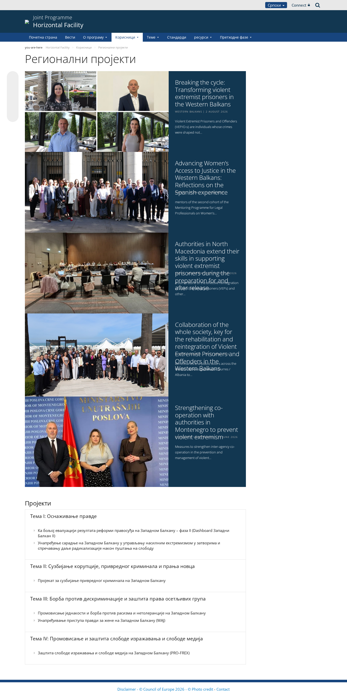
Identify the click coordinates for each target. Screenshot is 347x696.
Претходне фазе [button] (234, 37)
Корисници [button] (125, 37)
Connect (299, 5)
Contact (223, 689)
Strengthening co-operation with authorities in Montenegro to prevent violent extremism (206, 422)
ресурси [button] (201, 37)
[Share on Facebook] (13, 97)
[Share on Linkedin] (13, 106)
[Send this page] (13, 116)
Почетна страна (43, 37)
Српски (275, 5)
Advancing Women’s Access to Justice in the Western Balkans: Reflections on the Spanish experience (205, 178)
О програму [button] (93, 37)
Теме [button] (151, 37)
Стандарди (176, 37)
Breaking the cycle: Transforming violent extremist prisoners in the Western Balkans (204, 93)
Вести (70, 37)
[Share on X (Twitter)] (13, 87)
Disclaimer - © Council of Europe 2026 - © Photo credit (165, 689)
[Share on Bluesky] (13, 77)
